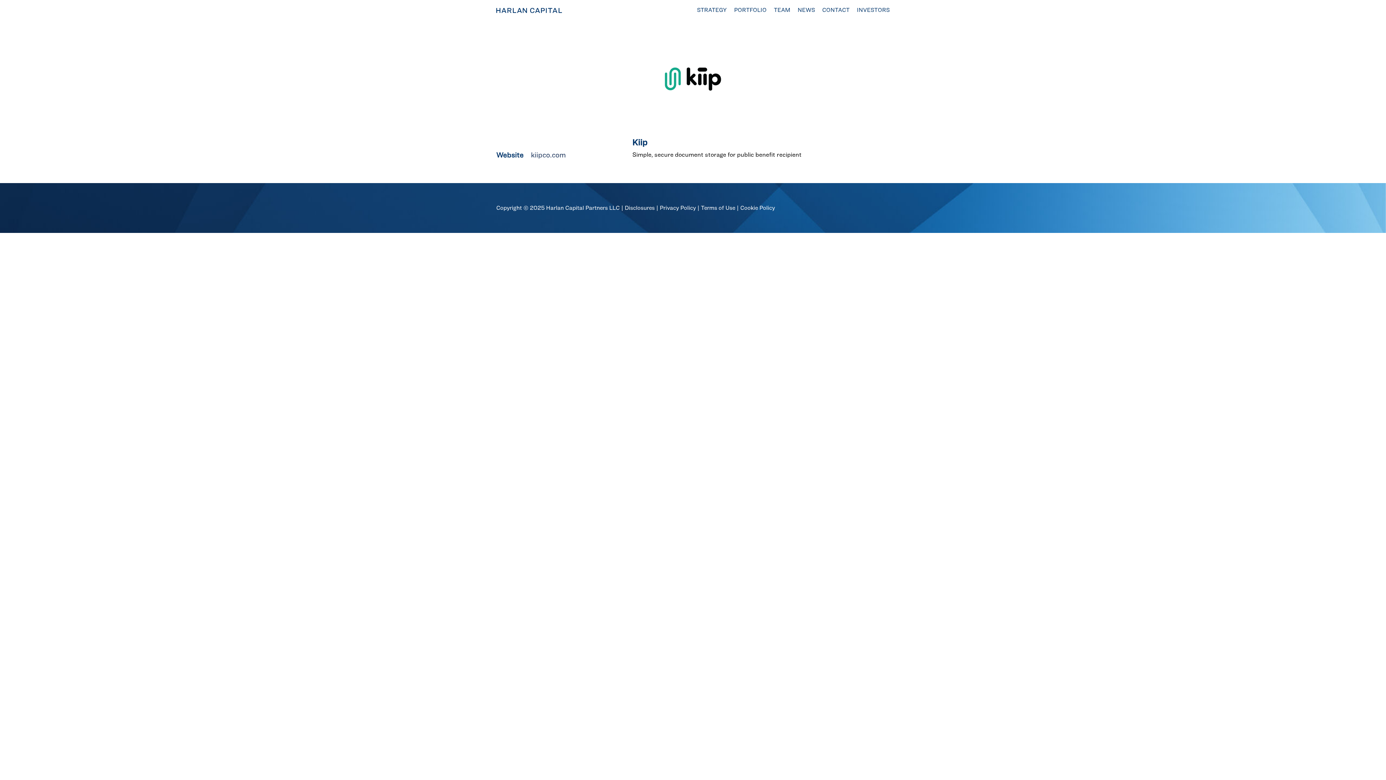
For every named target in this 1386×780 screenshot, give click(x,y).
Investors (873, 9)
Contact (836, 9)
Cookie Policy (757, 207)
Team (782, 9)
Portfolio (750, 9)
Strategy (712, 9)
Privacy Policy (678, 207)
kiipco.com (548, 155)
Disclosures (640, 207)
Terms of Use (718, 207)
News (806, 9)
